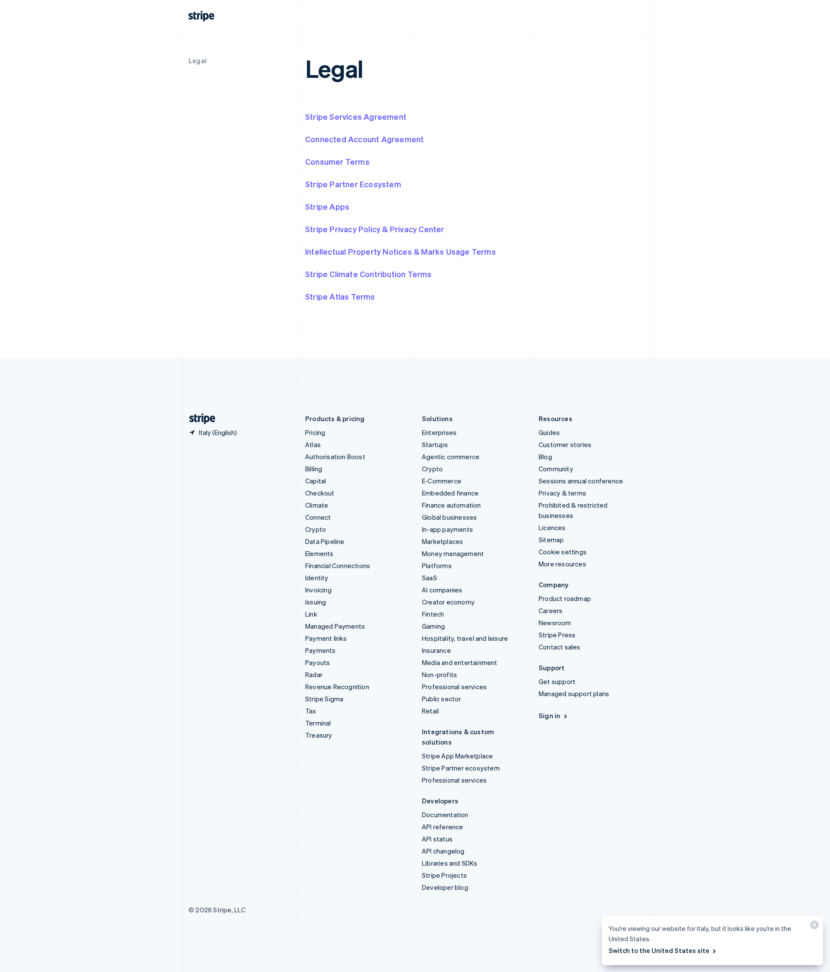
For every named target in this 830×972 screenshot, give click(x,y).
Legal (197, 60)
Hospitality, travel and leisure (465, 638)
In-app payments (447, 529)
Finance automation (451, 505)
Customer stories (565, 444)
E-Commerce (441, 480)
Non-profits (439, 674)
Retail (430, 711)
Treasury (318, 735)
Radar (313, 674)
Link (311, 614)
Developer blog (445, 887)
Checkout (320, 493)
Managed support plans (574, 693)
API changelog (443, 851)
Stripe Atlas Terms (340, 296)
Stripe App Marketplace (457, 755)
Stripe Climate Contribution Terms (368, 274)
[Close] (813, 926)
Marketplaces (442, 541)
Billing (313, 468)
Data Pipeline (325, 541)
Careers (550, 610)
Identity (317, 577)
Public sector (441, 698)
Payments (320, 650)
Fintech (433, 614)
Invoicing (318, 589)
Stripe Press (557, 634)
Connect (318, 517)
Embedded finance (450, 493)
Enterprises (439, 432)
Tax (310, 711)
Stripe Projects (444, 875)
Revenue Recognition (337, 686)
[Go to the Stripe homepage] (198, 418)
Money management (453, 553)
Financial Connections (337, 565)
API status (437, 839)
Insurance (436, 650)
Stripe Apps (327, 206)
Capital (315, 480)
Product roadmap (565, 598)
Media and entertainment (460, 662)
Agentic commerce (450, 456)
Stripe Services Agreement (355, 117)
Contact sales (560, 647)
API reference (442, 826)
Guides (549, 432)
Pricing (315, 432)
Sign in (549, 715)
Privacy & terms (562, 493)
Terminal (318, 723)
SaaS (429, 577)
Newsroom (555, 622)
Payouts (317, 662)
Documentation (445, 814)
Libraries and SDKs (450, 863)
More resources (562, 564)
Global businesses (449, 517)
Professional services (454, 686)
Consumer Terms (337, 161)
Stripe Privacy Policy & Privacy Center (374, 229)
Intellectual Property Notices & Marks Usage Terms (400, 251)
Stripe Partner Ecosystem (353, 184)
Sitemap (551, 539)
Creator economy (448, 602)
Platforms (437, 565)
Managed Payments (335, 626)
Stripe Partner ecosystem (461, 768)
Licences (552, 527)
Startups (435, 444)
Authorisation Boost (335, 456)
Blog (545, 456)
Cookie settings (563, 551)
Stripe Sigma (324, 698)
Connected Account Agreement (364, 139)
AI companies (442, 589)
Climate (316, 505)
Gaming (433, 626)
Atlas (313, 444)
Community (556, 468)
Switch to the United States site (659, 950)
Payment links (326, 638)
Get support (557, 681)
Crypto (315, 529)
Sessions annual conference (581, 480)
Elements (319, 553)
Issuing (315, 602)
